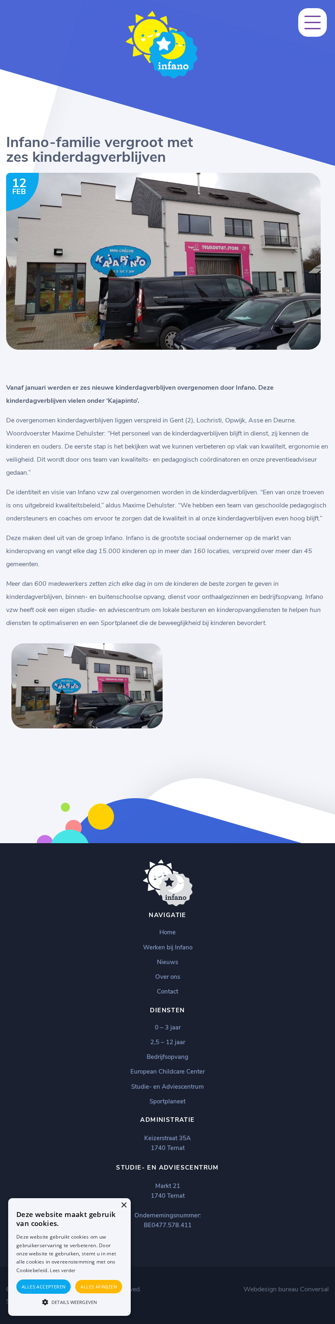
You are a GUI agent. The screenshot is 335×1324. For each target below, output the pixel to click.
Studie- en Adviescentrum (167, 1087)
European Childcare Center (167, 1071)
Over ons (167, 977)
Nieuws (167, 962)
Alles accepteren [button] (43, 1287)
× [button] (124, 1205)
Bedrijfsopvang (167, 1057)
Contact (167, 991)
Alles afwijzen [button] (98, 1287)
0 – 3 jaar (168, 1027)
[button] (69, 1301)
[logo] (161, 76)
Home (167, 932)
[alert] (69, 1257)
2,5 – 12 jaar (167, 1042)
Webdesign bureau (270, 1289)
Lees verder (62, 1270)
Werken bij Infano (167, 947)
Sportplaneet (167, 1101)
